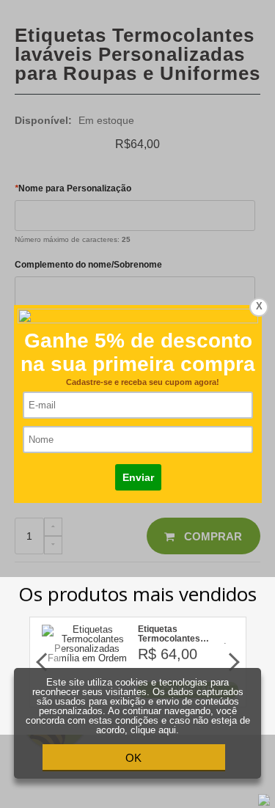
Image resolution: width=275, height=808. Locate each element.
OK (133, 758)
